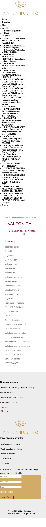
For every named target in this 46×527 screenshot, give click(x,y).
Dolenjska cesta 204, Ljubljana (11, 397)
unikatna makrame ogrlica (15, 333)
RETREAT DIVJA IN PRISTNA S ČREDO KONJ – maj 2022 (13, 200)
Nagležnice (9, 299)
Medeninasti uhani (12, 281)
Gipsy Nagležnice (12, 260)
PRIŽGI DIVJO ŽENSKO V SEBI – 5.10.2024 (13, 176)
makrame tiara (11, 273)
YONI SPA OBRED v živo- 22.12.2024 (12, 165)
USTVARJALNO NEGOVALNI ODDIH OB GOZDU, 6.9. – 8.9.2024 (12, 189)
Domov (5, 19)
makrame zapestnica (13, 277)
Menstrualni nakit (12, 294)
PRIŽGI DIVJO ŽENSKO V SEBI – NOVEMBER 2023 (13, 182)
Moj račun (4, 463)
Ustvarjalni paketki (12, 359)
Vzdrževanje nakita (8, 458)
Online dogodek (11, 311)
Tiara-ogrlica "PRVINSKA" (16, 324)
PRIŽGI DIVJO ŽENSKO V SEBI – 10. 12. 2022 (13, 194)
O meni (5, 205)
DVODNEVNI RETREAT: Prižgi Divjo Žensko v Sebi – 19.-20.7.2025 (12, 121)
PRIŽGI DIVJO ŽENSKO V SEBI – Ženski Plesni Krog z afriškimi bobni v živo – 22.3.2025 (13, 148)
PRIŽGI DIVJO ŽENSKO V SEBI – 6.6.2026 (13, 51)
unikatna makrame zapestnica (17, 342)
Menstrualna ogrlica (13, 286)
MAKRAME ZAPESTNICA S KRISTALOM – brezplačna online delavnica (13, 57)
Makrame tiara (11, 268)
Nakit (6, 33)
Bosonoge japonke (12, 31)
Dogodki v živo (11, 256)
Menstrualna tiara (12, 290)
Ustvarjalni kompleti (13, 350)
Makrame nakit (11, 264)
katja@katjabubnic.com (9, 402)
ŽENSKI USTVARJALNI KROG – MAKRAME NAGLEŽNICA (13, 40)
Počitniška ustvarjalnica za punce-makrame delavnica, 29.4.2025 (12, 139)
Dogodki (8, 251)
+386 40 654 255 (6, 392)
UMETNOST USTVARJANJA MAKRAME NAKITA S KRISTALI (11, 73)
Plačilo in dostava (7, 454)
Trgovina (6, 22)
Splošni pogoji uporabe (10, 444)
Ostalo (7, 316)
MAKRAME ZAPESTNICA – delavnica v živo (13, 66)
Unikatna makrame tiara (15, 337)
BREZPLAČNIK (6, 492)
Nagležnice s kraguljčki (14, 303)
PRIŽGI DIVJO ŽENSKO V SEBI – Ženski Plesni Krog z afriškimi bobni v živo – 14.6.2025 (13, 130)
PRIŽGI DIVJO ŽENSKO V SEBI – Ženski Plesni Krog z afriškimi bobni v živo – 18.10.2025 (13, 92)
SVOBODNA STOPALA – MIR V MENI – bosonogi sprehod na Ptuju (13, 170)
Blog (4, 25)
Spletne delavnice (12, 320)
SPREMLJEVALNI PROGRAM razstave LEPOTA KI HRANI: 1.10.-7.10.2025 (11, 112)
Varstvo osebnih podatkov (11, 449)
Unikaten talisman (12, 329)
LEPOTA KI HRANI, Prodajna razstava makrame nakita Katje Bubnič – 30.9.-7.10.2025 (11, 102)
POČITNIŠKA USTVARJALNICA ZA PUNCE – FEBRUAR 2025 (11, 158)
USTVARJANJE (11, 363)
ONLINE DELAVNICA (14, 307)
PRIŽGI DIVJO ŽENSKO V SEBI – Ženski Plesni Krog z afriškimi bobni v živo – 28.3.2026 (13, 83)
